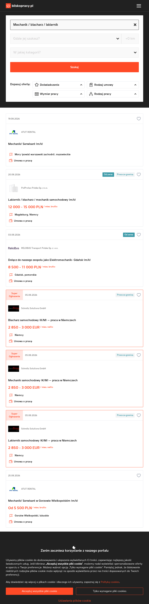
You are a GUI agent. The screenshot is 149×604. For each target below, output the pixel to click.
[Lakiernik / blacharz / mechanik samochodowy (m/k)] (74, 203)
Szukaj (74, 67)
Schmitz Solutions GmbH (33, 308)
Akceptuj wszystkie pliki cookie (39, 591)
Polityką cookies (110, 582)
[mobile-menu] (138, 5)
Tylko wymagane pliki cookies (109, 591)
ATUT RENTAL (28, 132)
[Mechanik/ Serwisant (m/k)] (74, 145)
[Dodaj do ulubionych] (139, 118)
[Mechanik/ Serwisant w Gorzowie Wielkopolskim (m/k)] (74, 504)
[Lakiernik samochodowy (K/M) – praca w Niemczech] (74, 443)
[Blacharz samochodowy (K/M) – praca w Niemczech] (74, 323)
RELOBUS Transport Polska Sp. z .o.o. (39, 248)
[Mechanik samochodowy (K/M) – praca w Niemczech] (74, 383)
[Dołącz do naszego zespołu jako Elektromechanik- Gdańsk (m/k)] (74, 263)
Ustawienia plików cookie (74, 600)
